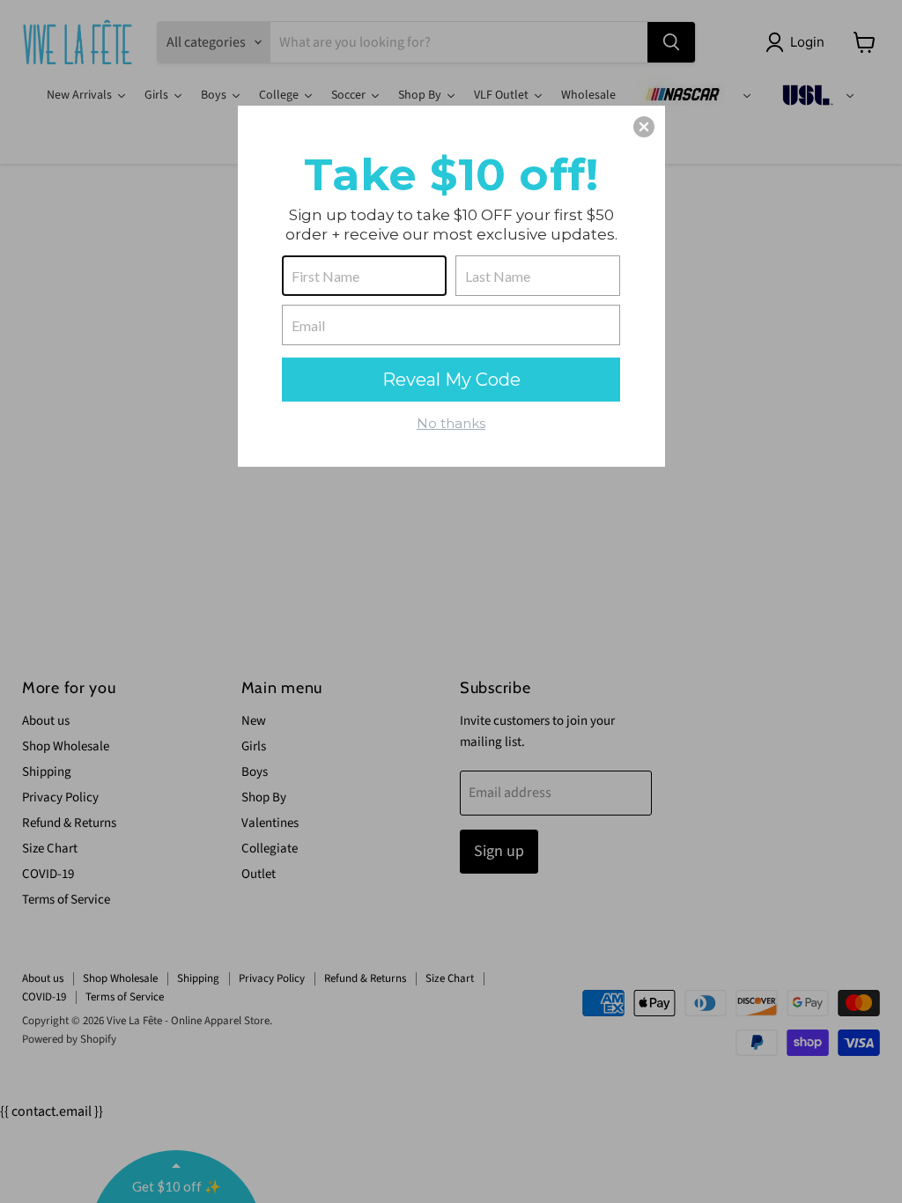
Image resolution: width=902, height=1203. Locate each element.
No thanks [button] (451, 423)
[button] (643, 126)
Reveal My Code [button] (451, 379)
